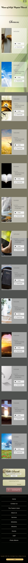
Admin (15, 559)
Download (19, 47)
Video (19, 43)
